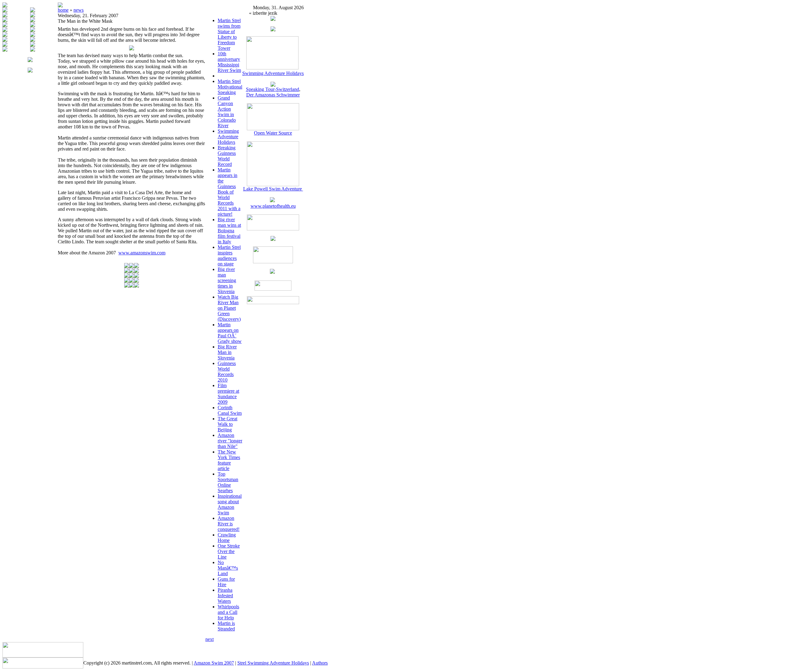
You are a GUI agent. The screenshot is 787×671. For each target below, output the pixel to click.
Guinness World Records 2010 (227, 372)
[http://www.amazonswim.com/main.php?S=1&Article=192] (273, 85)
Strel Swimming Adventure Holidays (273, 662)
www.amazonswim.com (141, 252)
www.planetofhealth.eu (273, 206)
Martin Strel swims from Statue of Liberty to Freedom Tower (229, 34)
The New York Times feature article (229, 460)
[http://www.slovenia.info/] (272, 272)
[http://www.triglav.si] (273, 228)
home (63, 10)
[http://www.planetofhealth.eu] (272, 200)
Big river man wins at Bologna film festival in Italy (229, 230)
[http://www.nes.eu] (273, 261)
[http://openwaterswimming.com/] (273, 128)
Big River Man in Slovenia (227, 352)
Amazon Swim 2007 (214, 662)
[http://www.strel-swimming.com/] (272, 67)
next (209, 639)
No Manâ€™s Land (228, 568)
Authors (320, 662)
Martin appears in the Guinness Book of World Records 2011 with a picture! (229, 192)
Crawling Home (227, 537)
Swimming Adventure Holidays (228, 136)
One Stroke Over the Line (229, 551)
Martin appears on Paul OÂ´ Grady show (230, 333)
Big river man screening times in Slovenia (227, 280)
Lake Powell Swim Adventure (273, 188)
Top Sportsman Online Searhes (228, 482)
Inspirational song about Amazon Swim (230, 504)
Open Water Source (273, 132)
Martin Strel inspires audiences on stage (229, 255)
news (78, 10)
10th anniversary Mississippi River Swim (229, 62)
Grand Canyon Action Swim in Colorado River (227, 111)
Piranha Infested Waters (225, 595)
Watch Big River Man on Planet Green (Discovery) (229, 308)
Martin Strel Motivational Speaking (230, 87)
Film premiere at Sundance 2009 (228, 394)
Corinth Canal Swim (230, 410)
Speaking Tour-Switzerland (272, 89)
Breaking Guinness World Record (227, 156)
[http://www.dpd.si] (273, 239)
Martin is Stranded (226, 626)
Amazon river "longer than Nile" (230, 441)
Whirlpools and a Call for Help (228, 612)
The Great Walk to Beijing (227, 424)
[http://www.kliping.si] (273, 302)
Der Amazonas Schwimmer (273, 94)
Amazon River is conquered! (228, 524)
